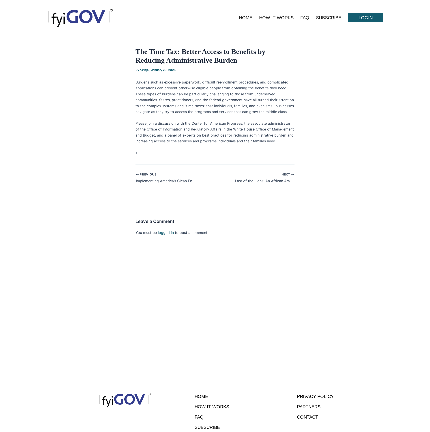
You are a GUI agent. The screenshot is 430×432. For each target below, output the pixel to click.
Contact (307, 417)
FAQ (304, 17)
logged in (166, 232)
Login (366, 17)
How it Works (276, 17)
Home (245, 17)
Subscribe (328, 17)
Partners (308, 406)
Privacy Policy (315, 396)
